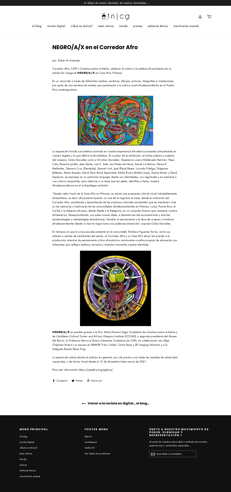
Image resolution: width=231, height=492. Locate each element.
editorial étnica (158, 26)
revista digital (56, 26)
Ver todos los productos (97, 453)
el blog (36, 26)
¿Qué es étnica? (82, 26)
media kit (90, 447)
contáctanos (91, 442)
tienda (123, 26)
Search (88, 436)
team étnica (106, 26)
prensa (137, 26)
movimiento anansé (186, 26)
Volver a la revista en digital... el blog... (118, 403)
